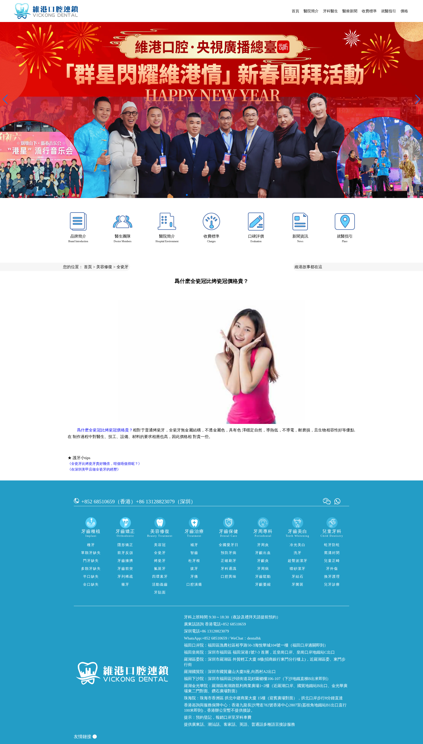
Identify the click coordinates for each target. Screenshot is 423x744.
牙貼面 (160, 592)
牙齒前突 (125, 568)
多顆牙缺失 (91, 568)
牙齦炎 (263, 561)
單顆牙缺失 (91, 553)
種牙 (91, 545)
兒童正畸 (332, 561)
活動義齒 (160, 584)
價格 (404, 11)
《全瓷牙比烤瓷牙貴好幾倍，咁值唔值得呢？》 (105, 463)
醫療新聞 (349, 11)
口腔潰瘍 (194, 584)
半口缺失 (91, 576)
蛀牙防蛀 (332, 545)
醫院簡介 (311, 11)
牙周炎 (263, 545)
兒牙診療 (332, 584)
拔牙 (194, 568)
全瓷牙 (122, 267)
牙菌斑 (298, 584)
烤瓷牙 (160, 561)
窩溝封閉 (332, 553)
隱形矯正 (125, 545)
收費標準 (369, 11)
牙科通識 (229, 568)
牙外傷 (332, 568)
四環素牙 (160, 576)
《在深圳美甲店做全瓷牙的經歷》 (94, 469)
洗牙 (298, 553)
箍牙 (125, 584)
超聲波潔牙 (298, 561)
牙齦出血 (263, 553)
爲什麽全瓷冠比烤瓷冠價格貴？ (105, 430)
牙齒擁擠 (125, 561)
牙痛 (194, 576)
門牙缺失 (91, 561)
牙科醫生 (330, 11)
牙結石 (298, 576)
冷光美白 (298, 545)
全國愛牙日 (229, 545)
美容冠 (160, 545)
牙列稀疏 (125, 576)
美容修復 (104, 267)
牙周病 (263, 568)
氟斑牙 (160, 568)
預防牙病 (229, 553)
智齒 (194, 553)
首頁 (295, 11)
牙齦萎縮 (263, 584)
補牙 (194, 545)
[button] (187, 195)
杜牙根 (194, 561)
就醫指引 (388, 11)
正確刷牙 (229, 561)
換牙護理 (332, 576)
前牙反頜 (125, 553)
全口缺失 (91, 584)
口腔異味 (229, 576)
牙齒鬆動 (263, 576)
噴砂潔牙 (298, 568)
